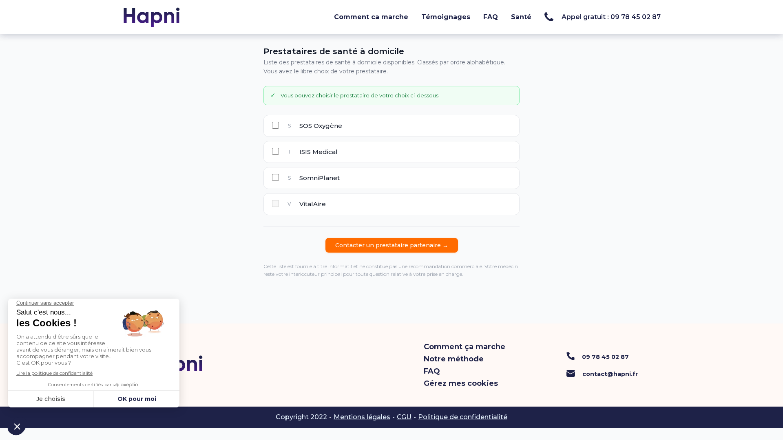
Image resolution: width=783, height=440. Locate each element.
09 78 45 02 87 (605, 357)
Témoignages (445, 17)
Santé (521, 17)
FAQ (490, 17)
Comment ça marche (464, 346)
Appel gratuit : (611, 17)
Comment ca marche (371, 17)
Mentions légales (362, 417)
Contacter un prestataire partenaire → (391, 245)
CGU (404, 417)
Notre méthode (454, 358)
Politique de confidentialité (462, 417)
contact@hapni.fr (610, 374)
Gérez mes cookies (461, 383)
